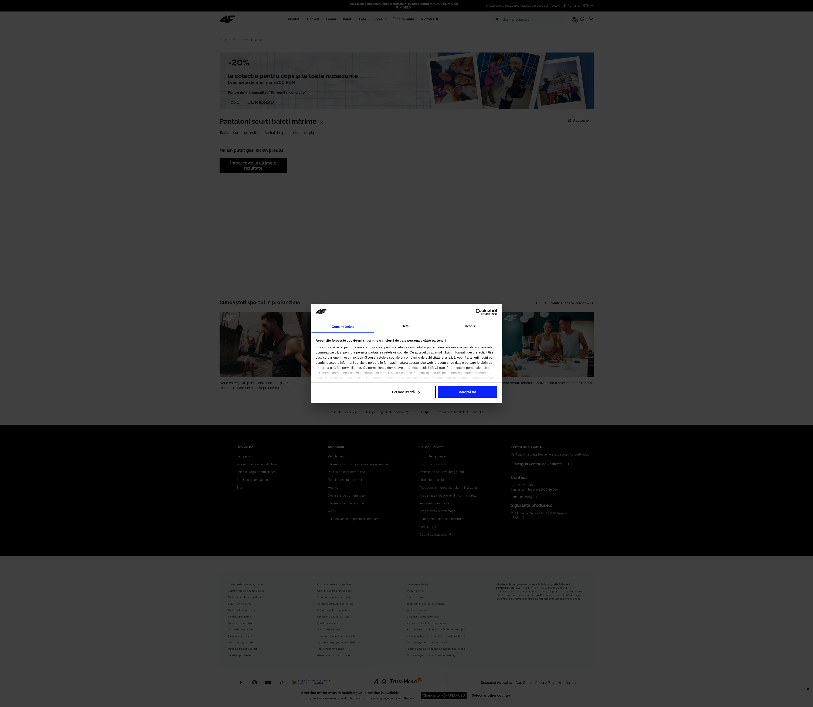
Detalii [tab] (406, 326)
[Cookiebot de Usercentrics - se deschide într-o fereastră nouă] (478, 312)
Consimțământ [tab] (343, 326)
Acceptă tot (467, 392)
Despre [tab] (470, 326)
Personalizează (403, 392)
